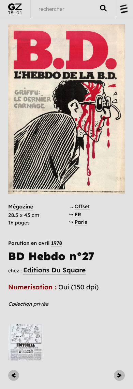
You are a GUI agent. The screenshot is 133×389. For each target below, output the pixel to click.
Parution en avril (35, 243)
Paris (81, 222)
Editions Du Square (54, 270)
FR (78, 214)
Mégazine (20, 206)
